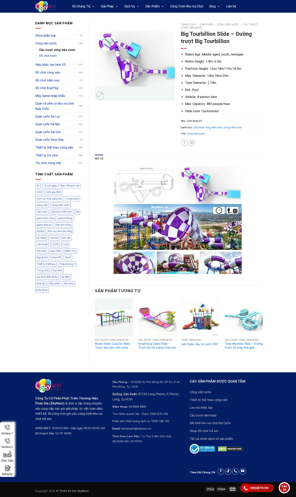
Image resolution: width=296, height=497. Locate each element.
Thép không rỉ (67, 263)
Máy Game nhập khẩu (50, 96)
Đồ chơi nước (48, 56)
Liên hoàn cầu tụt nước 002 (199, 344)
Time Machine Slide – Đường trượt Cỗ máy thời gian (244, 345)
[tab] (99, 159)
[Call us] (235, 471)
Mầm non (70, 250)
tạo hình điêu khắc (46, 276)
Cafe (39, 191)
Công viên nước (46, 43)
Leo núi (54, 237)
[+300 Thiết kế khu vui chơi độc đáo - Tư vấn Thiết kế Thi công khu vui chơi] (49, 6)
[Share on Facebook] (184, 142)
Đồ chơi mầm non (47, 80)
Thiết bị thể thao (45, 263)
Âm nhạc (69, 283)
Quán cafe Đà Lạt (47, 116)
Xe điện (65, 276)
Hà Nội (40, 231)
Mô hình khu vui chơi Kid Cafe (210, 423)
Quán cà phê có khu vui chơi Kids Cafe (54, 106)
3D (37, 185)
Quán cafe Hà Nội (47, 124)
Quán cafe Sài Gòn (48, 132)
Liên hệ (231, 6)
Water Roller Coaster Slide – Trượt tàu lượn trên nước (113, 345)
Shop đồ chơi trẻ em (204, 431)
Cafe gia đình (53, 191)
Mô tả (99, 158)
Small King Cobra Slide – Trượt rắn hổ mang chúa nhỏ (157, 345)
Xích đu (40, 283)
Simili (68, 257)
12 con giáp (50, 185)
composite (72, 198)
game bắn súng (45, 218)
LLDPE (55, 244)
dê (77, 211)
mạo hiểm (55, 250)
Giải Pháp (107, 6)
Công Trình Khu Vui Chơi (186, 6)
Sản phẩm (206, 24)
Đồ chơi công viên (47, 72)
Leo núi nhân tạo (201, 408)
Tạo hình (57, 270)
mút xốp (41, 250)
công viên (42, 205)
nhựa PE (56, 257)
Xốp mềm (54, 283)
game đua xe (43, 224)
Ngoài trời (42, 257)
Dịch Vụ (129, 6)
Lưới (65, 244)
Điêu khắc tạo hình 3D (50, 65)
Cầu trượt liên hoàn (203, 415)
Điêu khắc (42, 289)
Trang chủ (188, 24)
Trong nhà (42, 270)
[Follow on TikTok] (228, 471)
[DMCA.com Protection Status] (230, 449)
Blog (212, 6)
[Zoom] (100, 96)
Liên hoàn (42, 244)
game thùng (65, 218)
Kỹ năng (41, 237)
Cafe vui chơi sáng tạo (49, 198)
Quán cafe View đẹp (49, 140)
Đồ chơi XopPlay (47, 88)
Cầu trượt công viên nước (57, 50)
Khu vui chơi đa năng (60, 231)
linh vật (66, 237)
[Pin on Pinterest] (191, 142)
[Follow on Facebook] (220, 471)
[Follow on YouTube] (242, 471)
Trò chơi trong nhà (48, 163)
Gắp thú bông (63, 224)
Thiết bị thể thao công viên (54, 147)
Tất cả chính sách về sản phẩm (211, 439)
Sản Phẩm (152, 6)
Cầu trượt (41, 211)
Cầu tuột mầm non (61, 211)
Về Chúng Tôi (81, 6)
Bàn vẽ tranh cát (70, 185)
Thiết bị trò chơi (46, 155)
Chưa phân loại (45, 35)
